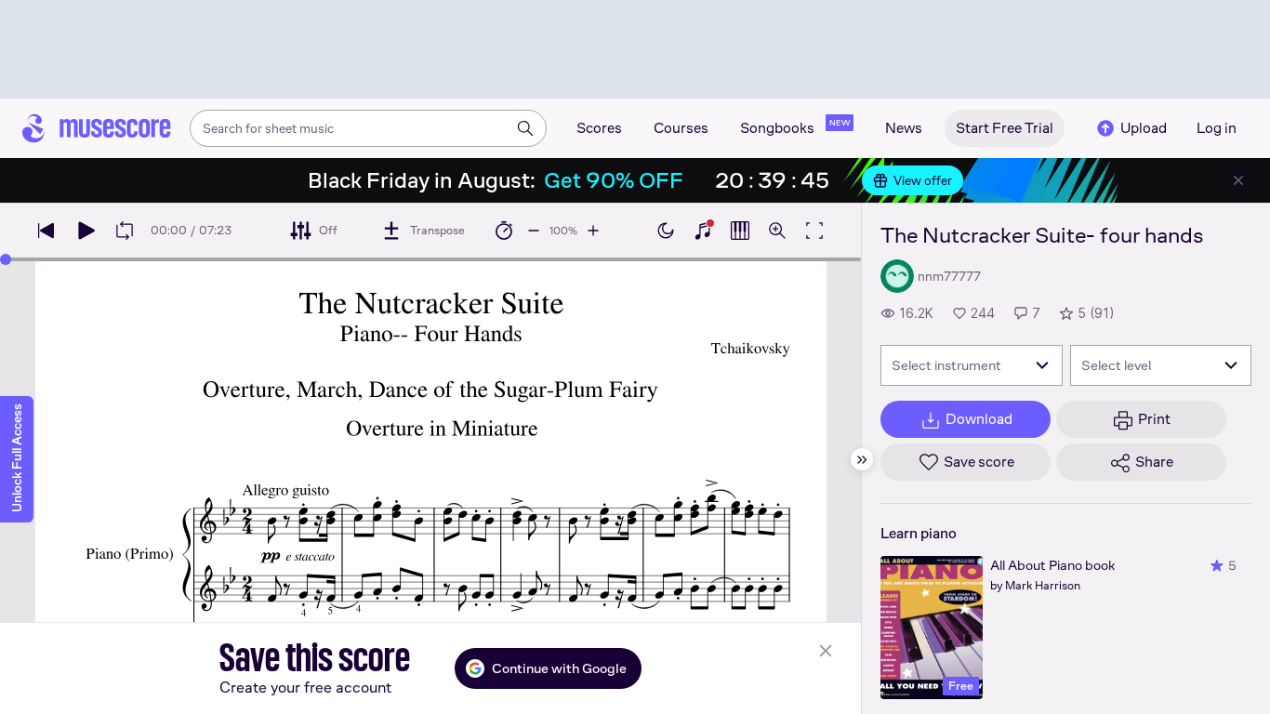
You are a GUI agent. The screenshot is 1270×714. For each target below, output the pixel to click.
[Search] (525, 128)
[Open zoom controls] (777, 230)
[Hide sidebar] (862, 459)
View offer (922, 180)
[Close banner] (1238, 180)
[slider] (5, 259)
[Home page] (96, 128)
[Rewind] (46, 230)
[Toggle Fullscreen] (814, 230)
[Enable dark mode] (665, 230)
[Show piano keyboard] (702, 230)
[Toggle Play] (85, 230)
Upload (1143, 128)
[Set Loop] (124, 230)
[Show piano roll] (740, 230)
